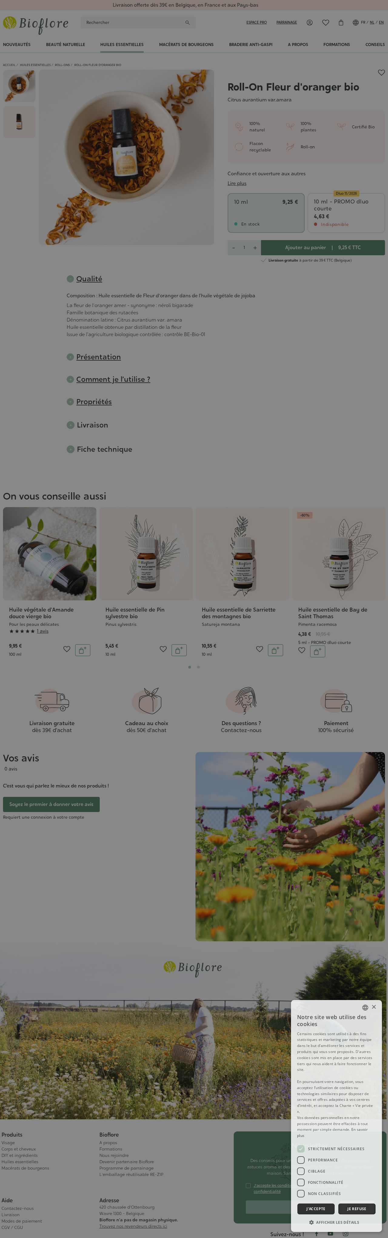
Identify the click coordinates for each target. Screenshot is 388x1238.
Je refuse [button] (356, 1208)
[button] (336, 1222)
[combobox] (365, 1008)
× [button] (373, 1007)
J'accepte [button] (316, 1208)
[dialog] (336, 1116)
